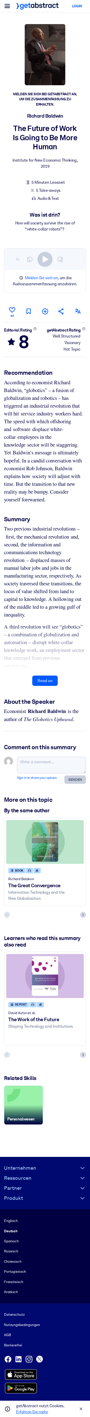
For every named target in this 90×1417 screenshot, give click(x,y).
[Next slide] (83, 915)
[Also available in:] (78, 311)
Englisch (11, 1221)
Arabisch (11, 1292)
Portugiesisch (15, 1271)
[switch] (45, 259)
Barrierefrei (13, 1345)
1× (18, 259)
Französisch (13, 1282)
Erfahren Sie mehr (31, 1411)
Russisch (11, 1251)
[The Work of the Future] (45, 976)
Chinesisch (13, 1261)
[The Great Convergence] (45, 842)
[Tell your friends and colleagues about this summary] (61, 311)
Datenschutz (14, 1314)
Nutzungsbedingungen (22, 1325)
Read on (45, 680)
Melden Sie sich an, (42, 277)
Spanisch (11, 1241)
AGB (7, 1335)
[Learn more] (34, 329)
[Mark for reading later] (29, 311)
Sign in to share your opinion (37, 778)
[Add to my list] (45, 311)
